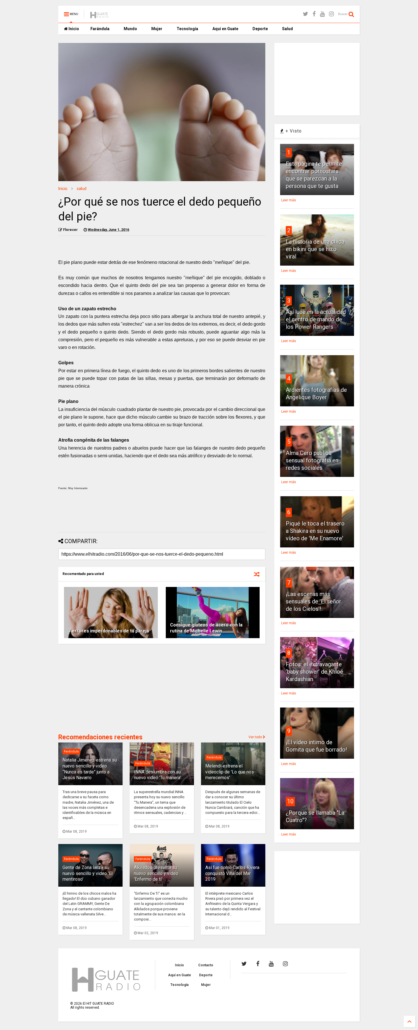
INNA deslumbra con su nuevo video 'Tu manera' (157, 775)
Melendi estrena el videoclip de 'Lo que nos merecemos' (229, 772)
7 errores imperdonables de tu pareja (108, 631)
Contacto (205, 965)
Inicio (73, 28)
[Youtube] (322, 14)
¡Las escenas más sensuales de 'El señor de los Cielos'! (313, 601)
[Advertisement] (161, 513)
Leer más (288, 200)
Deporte (260, 28)
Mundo (130, 28)
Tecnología (187, 28)
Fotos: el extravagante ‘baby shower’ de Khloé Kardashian (314, 671)
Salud (287, 28)
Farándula (99, 28)
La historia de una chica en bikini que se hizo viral (315, 249)
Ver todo (256, 737)
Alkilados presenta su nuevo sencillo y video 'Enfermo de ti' (156, 873)
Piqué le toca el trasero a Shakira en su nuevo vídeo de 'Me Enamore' (315, 531)
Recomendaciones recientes (100, 737)
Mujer (156, 28)
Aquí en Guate (225, 28)
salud (81, 188)
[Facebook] (314, 14)
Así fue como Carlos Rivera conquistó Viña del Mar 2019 (232, 873)
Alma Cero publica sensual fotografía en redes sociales (312, 460)
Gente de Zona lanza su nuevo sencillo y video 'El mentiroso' (88, 873)
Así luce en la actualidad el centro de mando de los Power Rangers (316, 319)
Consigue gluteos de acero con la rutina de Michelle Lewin (206, 628)
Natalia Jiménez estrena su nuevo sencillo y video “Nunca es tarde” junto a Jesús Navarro (90, 768)
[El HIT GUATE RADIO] (99, 16)
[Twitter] (305, 14)
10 (290, 801)
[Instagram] (331, 14)
